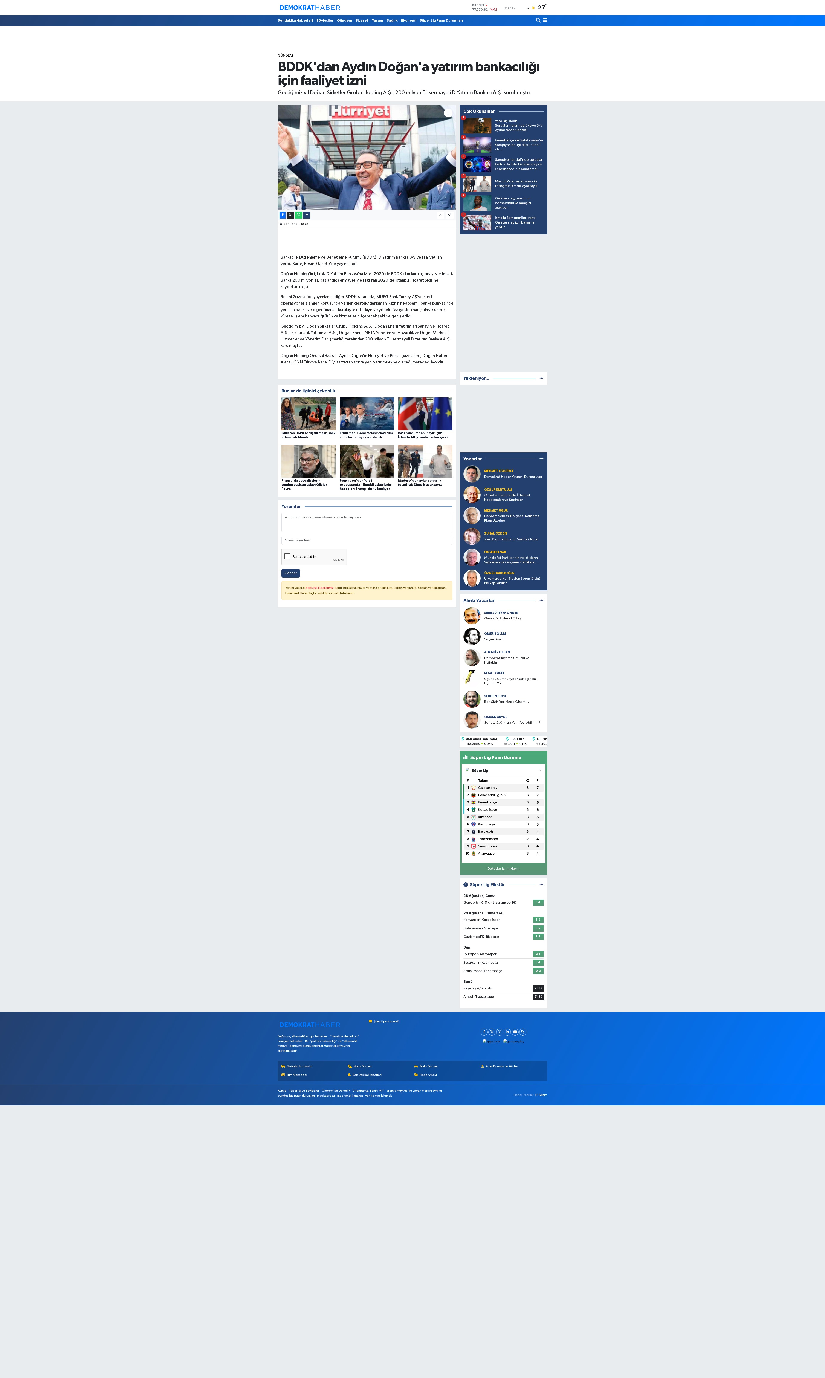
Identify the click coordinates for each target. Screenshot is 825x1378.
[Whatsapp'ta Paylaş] (298, 215)
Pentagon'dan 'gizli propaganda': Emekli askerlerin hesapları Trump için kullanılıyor (365, 485)
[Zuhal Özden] (472, 536)
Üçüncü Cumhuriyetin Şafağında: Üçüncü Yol (510, 681)
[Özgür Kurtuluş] (472, 495)
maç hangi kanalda (350, 1095)
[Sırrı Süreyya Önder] (472, 616)
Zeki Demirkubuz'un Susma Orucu (511, 539)
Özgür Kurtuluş (498, 489)
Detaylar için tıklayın (503, 869)
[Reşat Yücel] (472, 678)
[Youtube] (515, 1032)
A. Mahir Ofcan (497, 652)
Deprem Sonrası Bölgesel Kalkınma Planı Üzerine (511, 518)
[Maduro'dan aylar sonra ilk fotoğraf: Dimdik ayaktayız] (425, 461)
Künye (282, 1090)
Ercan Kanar (495, 552)
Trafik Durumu (428, 1066)
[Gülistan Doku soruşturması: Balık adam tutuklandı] (308, 413)
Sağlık (392, 20)
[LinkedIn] (507, 1032)
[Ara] (538, 20)
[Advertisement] (503, 302)
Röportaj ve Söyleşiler (304, 1090)
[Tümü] (541, 378)
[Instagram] (499, 1032)
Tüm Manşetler (296, 1074)
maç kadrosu (326, 1095)
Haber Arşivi (428, 1074)
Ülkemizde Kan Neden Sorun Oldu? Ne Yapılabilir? (512, 581)
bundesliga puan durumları (296, 1095)
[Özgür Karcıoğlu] (472, 578)
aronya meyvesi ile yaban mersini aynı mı (414, 1090)
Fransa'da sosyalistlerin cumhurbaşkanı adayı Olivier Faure (304, 485)
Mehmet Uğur (496, 510)
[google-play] (514, 1041)
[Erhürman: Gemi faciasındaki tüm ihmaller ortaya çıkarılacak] (367, 413)
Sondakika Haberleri (295, 20)
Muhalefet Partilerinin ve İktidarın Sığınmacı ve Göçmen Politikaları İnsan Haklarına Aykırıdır (511, 560)
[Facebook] (484, 1032)
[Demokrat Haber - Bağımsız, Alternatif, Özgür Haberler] (310, 7)
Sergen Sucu (495, 696)
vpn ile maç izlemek (378, 1095)
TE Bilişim (541, 1095)
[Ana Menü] (544, 20)
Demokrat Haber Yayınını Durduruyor (513, 477)
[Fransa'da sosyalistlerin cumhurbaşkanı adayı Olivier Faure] (308, 461)
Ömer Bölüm (495, 633)
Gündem (344, 20)
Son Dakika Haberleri (367, 1074)
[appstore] (491, 1041)
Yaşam (377, 20)
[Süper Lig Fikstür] (541, 885)
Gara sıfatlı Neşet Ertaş (502, 618)
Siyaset (362, 20)
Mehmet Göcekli (498, 471)
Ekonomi (408, 20)
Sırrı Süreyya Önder (501, 613)
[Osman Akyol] (472, 720)
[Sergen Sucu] (472, 699)
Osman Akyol (495, 717)
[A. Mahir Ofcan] (472, 657)
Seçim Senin (494, 639)
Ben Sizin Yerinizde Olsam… (506, 702)
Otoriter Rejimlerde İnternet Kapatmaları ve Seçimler (507, 498)
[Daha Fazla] (306, 215)
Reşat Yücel (494, 673)
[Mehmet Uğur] (472, 515)
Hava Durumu (363, 1066)
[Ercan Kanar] (472, 557)
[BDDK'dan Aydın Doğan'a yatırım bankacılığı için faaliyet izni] (367, 157)
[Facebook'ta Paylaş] (283, 215)
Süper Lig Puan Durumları (441, 20)
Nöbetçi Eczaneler (300, 1066)
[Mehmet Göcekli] (472, 474)
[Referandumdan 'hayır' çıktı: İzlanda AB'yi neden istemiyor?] (425, 413)
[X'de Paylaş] (290, 215)
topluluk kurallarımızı (320, 587)
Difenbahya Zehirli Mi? (368, 1090)
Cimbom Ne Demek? (336, 1090)
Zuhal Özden (495, 533)
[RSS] (522, 1032)
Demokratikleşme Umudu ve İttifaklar (506, 660)
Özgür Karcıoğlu (499, 573)
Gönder (290, 573)
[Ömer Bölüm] (472, 636)
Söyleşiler (324, 20)
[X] (491, 1032)
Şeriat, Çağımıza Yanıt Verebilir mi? (512, 723)
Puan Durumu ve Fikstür (502, 1066)
